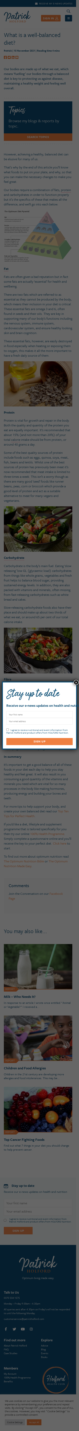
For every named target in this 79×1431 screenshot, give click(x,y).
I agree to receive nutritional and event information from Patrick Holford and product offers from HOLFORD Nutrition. (37, 731)
